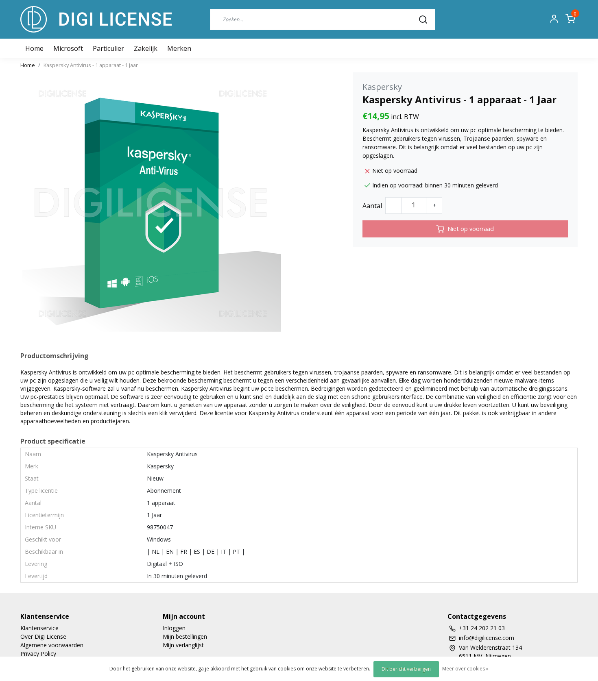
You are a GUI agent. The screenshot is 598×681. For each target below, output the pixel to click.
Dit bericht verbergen (406, 669)
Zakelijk (145, 48)
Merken (179, 48)
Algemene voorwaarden (51, 645)
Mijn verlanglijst (183, 645)
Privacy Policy (38, 653)
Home (27, 65)
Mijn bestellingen (185, 636)
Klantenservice (39, 628)
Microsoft (68, 48)
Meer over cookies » (465, 668)
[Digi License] (96, 19)
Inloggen (174, 628)
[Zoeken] (423, 19)
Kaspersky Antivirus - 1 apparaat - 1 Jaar (91, 65)
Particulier (108, 48)
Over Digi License (43, 636)
